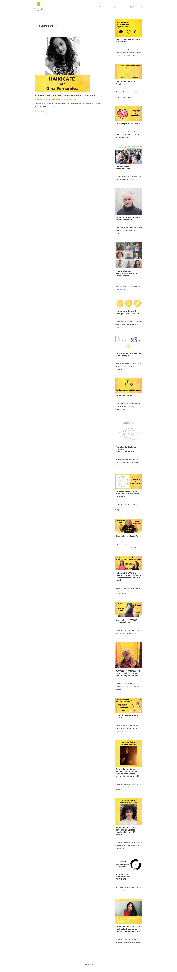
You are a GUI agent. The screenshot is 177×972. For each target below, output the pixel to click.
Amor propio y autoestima (127, 124)
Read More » (41, 112)
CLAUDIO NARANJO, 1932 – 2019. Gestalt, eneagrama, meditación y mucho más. (128, 673)
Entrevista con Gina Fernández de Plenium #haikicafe (65, 95)
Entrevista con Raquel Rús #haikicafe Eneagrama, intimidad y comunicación (127, 929)
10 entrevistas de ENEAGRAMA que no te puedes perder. (126, 273)
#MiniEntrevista (39, 99)
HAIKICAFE (72, 99)
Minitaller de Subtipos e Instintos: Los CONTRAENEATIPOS (126, 449)
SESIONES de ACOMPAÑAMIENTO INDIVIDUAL (124, 876)
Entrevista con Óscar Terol (127, 536)
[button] (75, 7)
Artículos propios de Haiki (52, 99)
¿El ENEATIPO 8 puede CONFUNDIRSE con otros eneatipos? (127, 493)
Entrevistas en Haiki (124, 395)
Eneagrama (64, 99)
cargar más (129, 955)
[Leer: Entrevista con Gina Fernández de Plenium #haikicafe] (62, 64)
